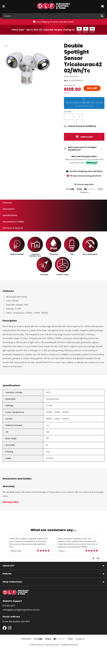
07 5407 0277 (9, 605)
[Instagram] (10, 628)
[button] (102, 6)
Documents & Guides (13, 221)
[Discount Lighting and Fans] (53, 6)
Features (7, 202)
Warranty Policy (10, 502)
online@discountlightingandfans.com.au (21, 610)
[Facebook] (5, 628)
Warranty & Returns (13, 228)
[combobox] (53, 16)
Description (8, 208)
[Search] (102, 16)
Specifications (10, 215)
